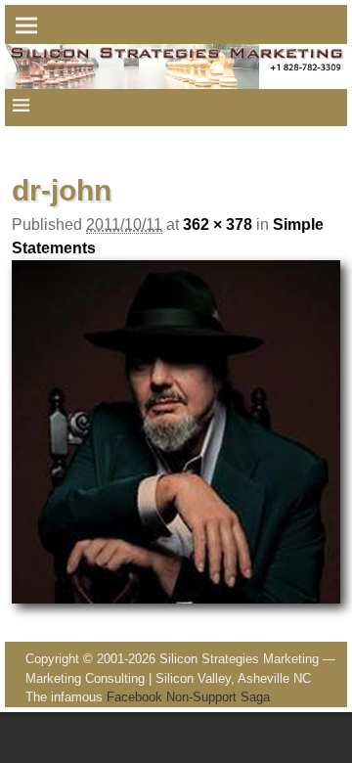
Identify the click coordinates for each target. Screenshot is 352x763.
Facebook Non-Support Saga (188, 697)
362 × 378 (217, 224)
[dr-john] (176, 432)
